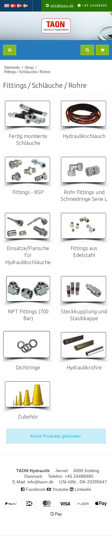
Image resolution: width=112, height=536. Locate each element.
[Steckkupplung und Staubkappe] (84, 290)
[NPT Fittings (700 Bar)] (28, 290)
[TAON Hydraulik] (56, 26)
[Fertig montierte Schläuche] (28, 115)
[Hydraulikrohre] (84, 346)
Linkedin (82, 489)
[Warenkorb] (102, 50)
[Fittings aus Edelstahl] (84, 227)
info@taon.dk (61, 5)
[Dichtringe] (28, 346)
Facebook (35, 489)
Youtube (59, 489)
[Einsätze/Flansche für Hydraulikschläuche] (28, 227)
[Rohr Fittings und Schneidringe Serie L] (84, 171)
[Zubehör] (28, 396)
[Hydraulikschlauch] (84, 115)
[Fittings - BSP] (28, 171)
